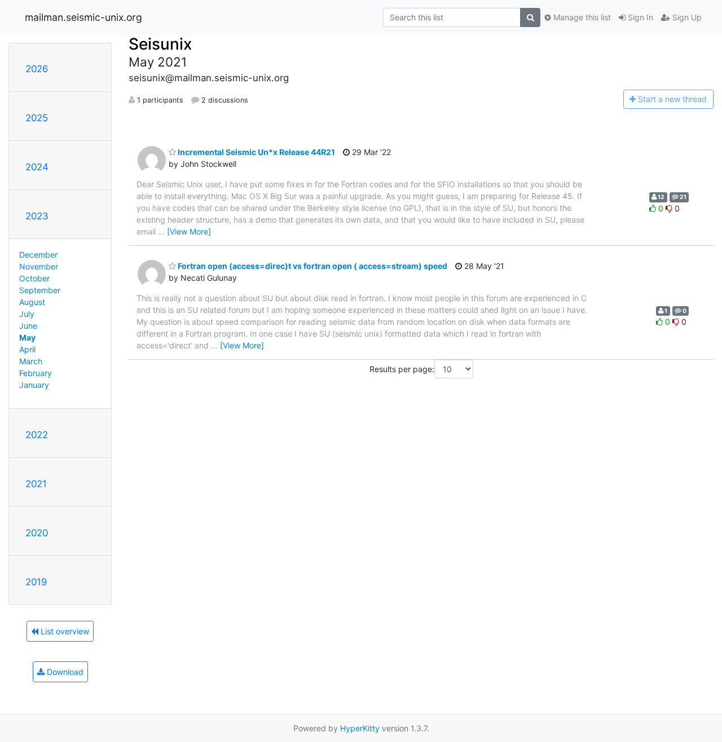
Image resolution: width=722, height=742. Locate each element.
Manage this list (581, 17)
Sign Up (686, 17)
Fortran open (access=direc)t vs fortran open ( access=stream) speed (311, 266)
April (27, 349)
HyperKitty (360, 728)
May (27, 337)
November (38, 266)
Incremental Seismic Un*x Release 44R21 (255, 152)
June (28, 325)
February (35, 373)
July (26, 314)
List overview (63, 631)
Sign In (639, 17)
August (32, 302)
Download (64, 672)
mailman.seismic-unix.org (83, 17)
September (39, 290)
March (30, 361)
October (34, 278)
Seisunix (160, 44)
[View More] (189, 231)
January (34, 385)
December (38, 254)
